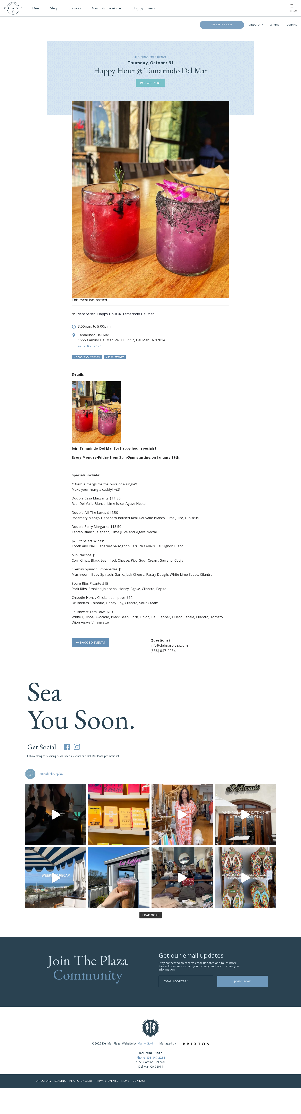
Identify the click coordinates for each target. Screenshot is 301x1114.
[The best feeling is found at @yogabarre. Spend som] (55, 814)
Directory (256, 25)
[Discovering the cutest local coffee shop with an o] (118, 877)
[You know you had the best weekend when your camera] (55, 877)
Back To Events (92, 643)
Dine (36, 8)
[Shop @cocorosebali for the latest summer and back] (182, 814)
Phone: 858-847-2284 (150, 1058)
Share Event (152, 83)
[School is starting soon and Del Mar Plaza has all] (182, 877)
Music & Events (104, 8)
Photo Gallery (81, 1081)
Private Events (107, 1081)
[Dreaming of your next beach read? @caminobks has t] (118, 814)
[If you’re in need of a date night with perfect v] (245, 814)
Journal (291, 25)
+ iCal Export (115, 357)
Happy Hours (143, 8)
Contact (139, 1081)
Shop (54, 8)
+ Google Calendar (87, 357)
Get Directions (89, 346)
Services (75, 8)
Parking (274, 25)
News (125, 1081)
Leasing (60, 1081)
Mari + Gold (145, 1043)
